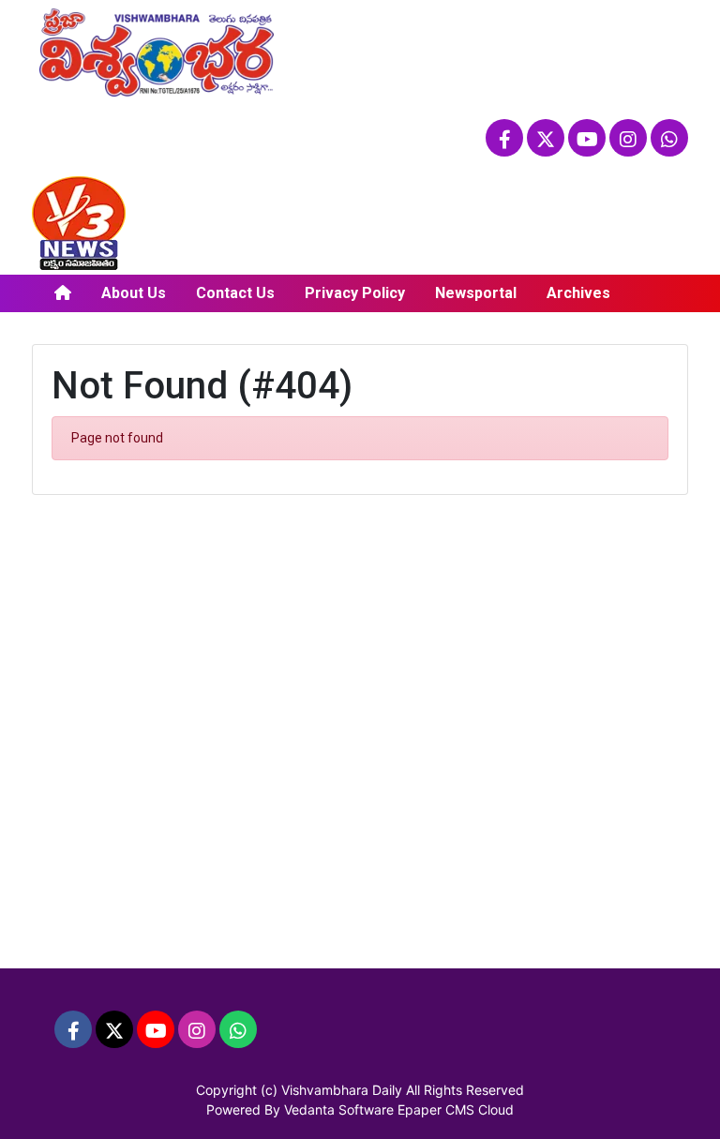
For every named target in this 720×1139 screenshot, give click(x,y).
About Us (133, 293)
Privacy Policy (355, 293)
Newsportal (476, 293)
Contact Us (235, 293)
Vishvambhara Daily (341, 1090)
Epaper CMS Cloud (456, 1109)
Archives (578, 293)
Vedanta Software (339, 1109)
